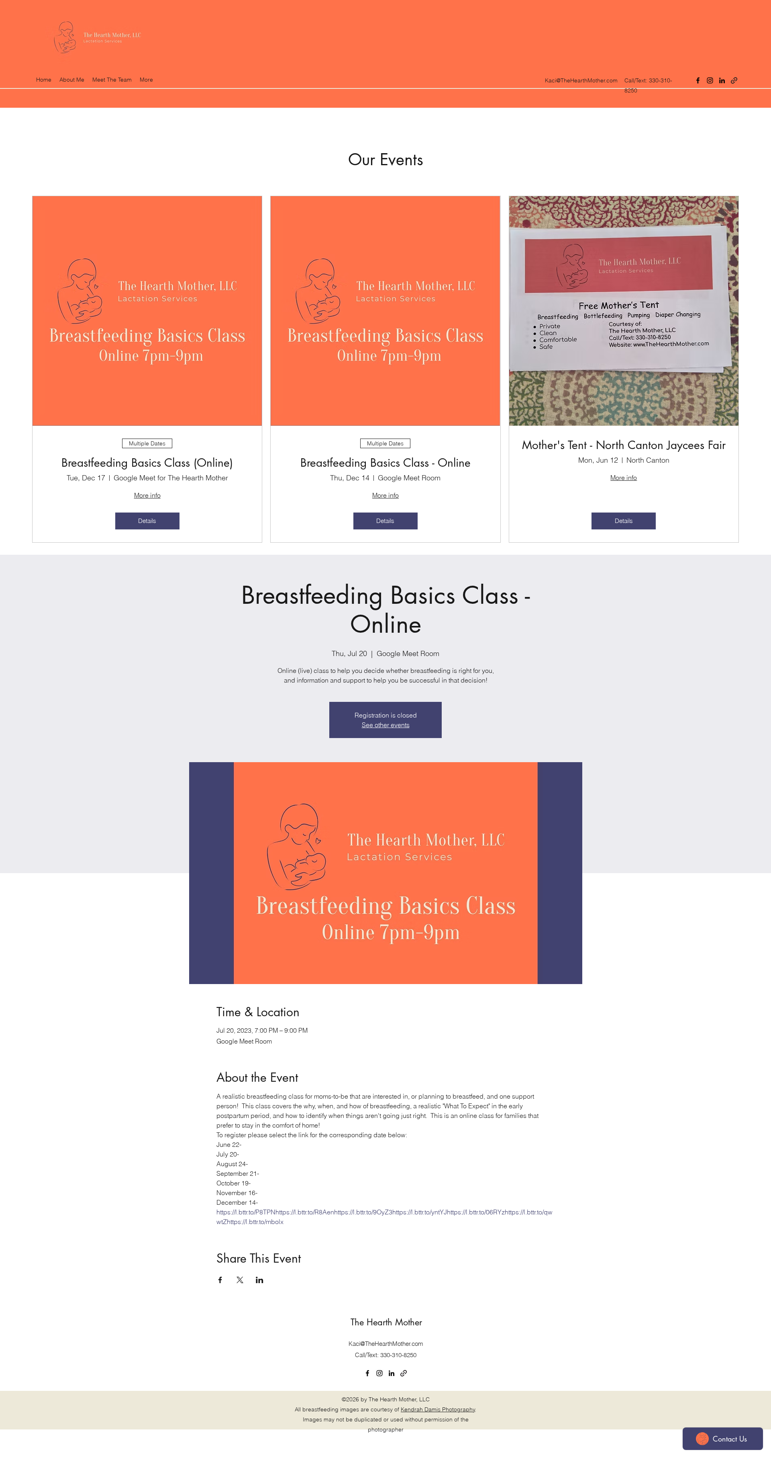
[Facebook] (698, 80)
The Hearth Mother (386, 1322)
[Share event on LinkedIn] (259, 1280)
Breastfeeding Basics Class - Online (385, 463)
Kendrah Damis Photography (438, 1409)
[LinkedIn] (722, 80)
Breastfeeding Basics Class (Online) (147, 463)
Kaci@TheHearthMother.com (581, 80)
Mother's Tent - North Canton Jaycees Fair (624, 445)
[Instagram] (710, 80)
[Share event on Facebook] (220, 1280)
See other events (386, 725)
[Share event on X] (240, 1280)
